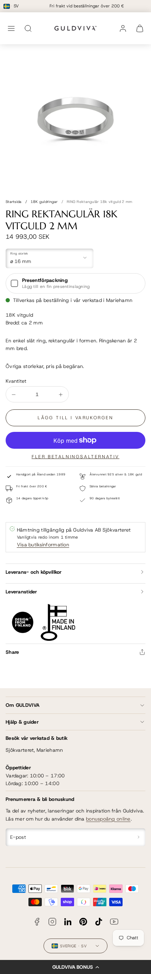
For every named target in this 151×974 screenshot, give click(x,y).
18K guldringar (44, 201)
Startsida (14, 201)
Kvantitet (16, 381)
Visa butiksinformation (43, 544)
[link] (122, 28)
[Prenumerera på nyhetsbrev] (139, 837)
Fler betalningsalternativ (75, 457)
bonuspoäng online (108, 819)
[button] (75, 967)
